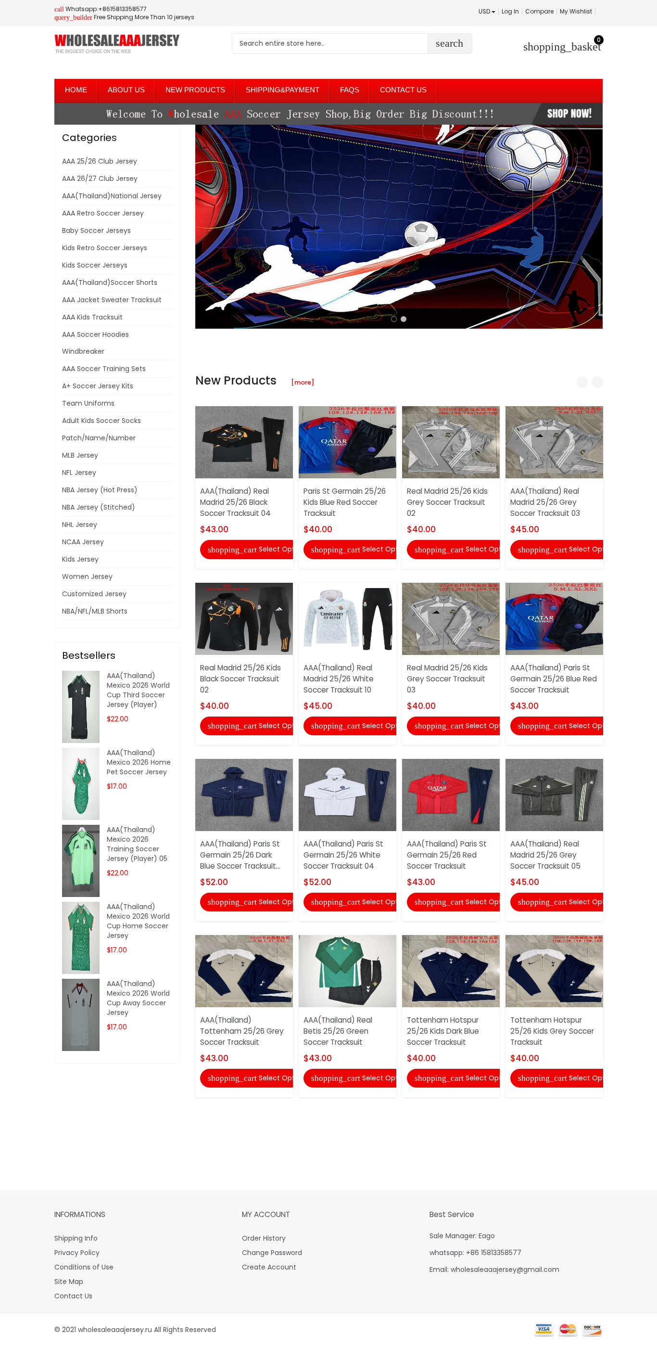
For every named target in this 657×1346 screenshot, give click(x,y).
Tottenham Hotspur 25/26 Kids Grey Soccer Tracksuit (552, 1031)
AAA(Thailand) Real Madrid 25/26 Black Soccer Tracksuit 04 (235, 502)
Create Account (269, 1267)
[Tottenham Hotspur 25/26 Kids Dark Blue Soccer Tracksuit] (451, 970)
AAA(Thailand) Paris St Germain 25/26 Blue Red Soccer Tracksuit (553, 679)
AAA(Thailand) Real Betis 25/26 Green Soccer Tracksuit (337, 1031)
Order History (264, 1238)
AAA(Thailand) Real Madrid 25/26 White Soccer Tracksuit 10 (338, 679)
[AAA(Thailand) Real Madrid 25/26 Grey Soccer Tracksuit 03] (554, 442)
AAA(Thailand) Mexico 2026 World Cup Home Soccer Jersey (138, 921)
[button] (394, 319)
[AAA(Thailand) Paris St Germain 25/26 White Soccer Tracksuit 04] (347, 794)
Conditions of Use (84, 1267)
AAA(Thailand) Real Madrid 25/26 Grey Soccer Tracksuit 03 (545, 502)
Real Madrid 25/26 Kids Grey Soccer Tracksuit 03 (447, 679)
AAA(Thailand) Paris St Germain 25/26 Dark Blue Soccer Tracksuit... (240, 855)
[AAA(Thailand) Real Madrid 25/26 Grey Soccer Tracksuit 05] (554, 794)
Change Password (272, 1252)
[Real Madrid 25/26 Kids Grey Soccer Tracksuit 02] (451, 442)
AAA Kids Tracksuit (92, 317)
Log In (510, 11)
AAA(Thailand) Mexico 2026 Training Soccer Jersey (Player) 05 (137, 844)
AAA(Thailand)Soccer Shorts (109, 282)
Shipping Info (76, 1238)
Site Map (68, 1281)
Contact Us (73, 1296)
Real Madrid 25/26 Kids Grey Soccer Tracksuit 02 (447, 502)
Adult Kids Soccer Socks (101, 420)
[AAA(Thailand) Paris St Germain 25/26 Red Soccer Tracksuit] (451, 794)
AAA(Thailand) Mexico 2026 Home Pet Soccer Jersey (139, 762)
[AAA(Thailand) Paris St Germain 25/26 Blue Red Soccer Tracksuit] (554, 618)
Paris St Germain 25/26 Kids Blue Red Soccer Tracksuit (344, 502)
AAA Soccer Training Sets (104, 368)
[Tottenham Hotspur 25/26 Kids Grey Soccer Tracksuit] (554, 970)
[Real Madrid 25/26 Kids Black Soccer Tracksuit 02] (244, 618)
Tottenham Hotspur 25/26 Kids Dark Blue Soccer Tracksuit (443, 1031)
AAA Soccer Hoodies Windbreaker (95, 343)
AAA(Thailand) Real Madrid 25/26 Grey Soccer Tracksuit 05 (545, 855)
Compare (539, 11)
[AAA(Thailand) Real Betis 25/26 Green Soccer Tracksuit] (347, 970)
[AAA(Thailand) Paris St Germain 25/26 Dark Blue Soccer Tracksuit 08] (244, 794)
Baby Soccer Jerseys (96, 230)
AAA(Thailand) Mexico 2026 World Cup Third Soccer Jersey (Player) (138, 690)
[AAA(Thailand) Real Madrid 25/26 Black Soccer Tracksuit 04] (244, 442)
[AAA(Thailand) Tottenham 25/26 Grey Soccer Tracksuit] (244, 970)
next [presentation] (593, 226)
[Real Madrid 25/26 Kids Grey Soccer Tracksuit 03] (451, 618)
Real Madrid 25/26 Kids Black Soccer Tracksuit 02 (240, 679)
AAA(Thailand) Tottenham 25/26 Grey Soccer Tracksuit (242, 1031)
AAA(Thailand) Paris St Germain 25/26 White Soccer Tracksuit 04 (343, 855)
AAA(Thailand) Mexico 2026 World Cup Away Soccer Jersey (138, 998)
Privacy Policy (77, 1252)
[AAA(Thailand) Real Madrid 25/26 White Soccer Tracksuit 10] (347, 618)
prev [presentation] (205, 226)
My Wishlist (576, 11)
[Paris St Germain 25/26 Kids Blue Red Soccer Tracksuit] (347, 442)
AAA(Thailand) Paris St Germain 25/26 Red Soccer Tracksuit (447, 855)
